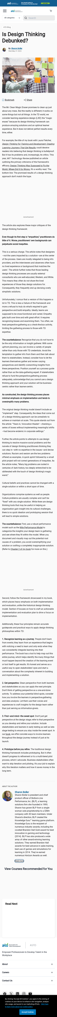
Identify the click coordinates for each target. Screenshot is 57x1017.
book (8, 734)
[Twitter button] (11, 993)
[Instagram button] (24, 993)
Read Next (11, 903)
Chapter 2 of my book (21, 549)
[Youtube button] (30, 993)
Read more (19, 861)
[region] (28, 240)
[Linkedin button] (17, 993)
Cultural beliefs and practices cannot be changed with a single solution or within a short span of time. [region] (28, 485)
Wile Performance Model (31, 527)
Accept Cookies (28, 1012)
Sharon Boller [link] (16, 48)
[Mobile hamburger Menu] (4, 11)
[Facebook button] (4, 993)
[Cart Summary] (52, 11)
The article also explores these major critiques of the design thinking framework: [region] (26, 227)
